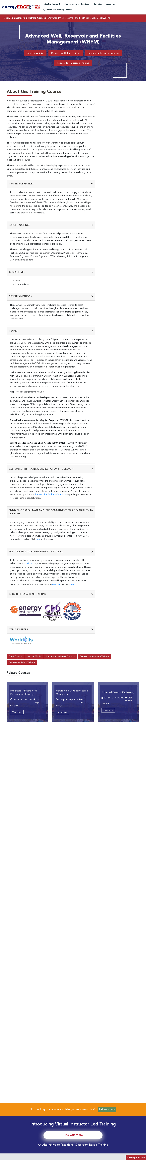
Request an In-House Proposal (103, 53)
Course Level (17, 272)
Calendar (97, 4)
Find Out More (73, 1135)
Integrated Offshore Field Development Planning (23, 692)
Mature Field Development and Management (72, 692)
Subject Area (70, 4)
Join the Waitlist (35, 53)
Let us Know (107, 1109)
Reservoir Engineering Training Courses (24, 18)
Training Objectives (21, 184)
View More (17, 712)
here (38, 539)
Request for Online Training (65, 53)
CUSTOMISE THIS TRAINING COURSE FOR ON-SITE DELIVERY (41, 469)
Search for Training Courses (59, 10)
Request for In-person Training (73, 63)
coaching (28, 564)
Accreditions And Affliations (27, 594)
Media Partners (18, 630)
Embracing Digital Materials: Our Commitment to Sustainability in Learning (50, 512)
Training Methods (20, 296)
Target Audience (19, 225)
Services (85, 4)
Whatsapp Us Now (135, 1158)
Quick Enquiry (15, 656)
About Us (110, 4)
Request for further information (51, 495)
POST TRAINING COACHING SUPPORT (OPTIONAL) (36, 552)
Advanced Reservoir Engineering (118, 692)
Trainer (13, 331)
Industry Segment (51, 4)
